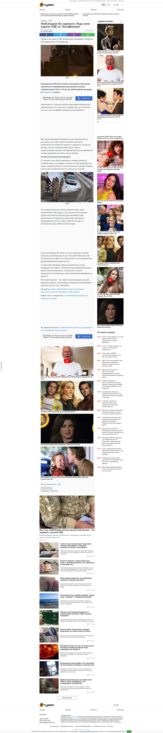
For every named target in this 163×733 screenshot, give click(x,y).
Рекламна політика (112, 1)
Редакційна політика (83, 1)
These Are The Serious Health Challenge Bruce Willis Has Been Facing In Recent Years (110, 84)
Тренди (67, 10)
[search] (122, 4)
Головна (42, 10)
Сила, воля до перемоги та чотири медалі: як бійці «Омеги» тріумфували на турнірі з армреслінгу (112, 339)
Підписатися (86, 98)
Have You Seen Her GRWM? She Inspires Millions (110, 201)
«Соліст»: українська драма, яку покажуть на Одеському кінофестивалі (112, 347)
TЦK (59, 484)
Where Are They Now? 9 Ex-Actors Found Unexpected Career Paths (108, 52)
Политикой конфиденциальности (89, 731)
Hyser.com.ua (73, 716)
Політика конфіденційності (98, 1)
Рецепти (94, 10)
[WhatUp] (88, 34)
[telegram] (117, 5)
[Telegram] (60, 34)
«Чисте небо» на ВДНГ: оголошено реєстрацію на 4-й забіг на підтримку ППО (111, 355)
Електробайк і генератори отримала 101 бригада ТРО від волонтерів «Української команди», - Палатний (113, 394)
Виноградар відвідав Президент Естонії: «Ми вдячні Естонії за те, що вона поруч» (112, 469)
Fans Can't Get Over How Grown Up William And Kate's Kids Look (108, 233)
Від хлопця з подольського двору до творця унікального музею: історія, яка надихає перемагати (112, 412)
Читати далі (67, 698)
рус (108, 5)
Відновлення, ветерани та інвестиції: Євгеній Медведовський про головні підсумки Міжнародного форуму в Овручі (59, 14)
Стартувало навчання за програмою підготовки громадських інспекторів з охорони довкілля (110, 403)
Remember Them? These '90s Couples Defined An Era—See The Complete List (110, 137)
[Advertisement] (67, 124)
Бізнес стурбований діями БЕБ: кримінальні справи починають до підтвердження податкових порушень (112, 451)
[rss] (115, 5)
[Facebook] (46, 34)
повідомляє (47, 92)
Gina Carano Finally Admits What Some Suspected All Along (110, 326)
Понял (129, 731)
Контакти (121, 1)
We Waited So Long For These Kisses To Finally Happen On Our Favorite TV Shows (110, 117)
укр (103, 5)
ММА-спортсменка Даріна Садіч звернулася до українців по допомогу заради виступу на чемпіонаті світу (112, 363)
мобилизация (50, 484)
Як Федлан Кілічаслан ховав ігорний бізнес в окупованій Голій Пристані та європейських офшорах (112, 460)
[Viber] (74, 34)
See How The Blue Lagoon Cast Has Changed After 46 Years (108, 295)
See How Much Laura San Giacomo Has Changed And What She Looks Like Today (109, 169)
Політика (120, 10)
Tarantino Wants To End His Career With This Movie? (108, 264)
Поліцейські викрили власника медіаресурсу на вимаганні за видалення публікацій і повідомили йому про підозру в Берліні (112, 421)
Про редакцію (73, 1)
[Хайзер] (46, 5)
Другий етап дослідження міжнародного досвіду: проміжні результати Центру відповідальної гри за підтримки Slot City (112, 431)
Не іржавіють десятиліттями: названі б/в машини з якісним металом (101, 14)
